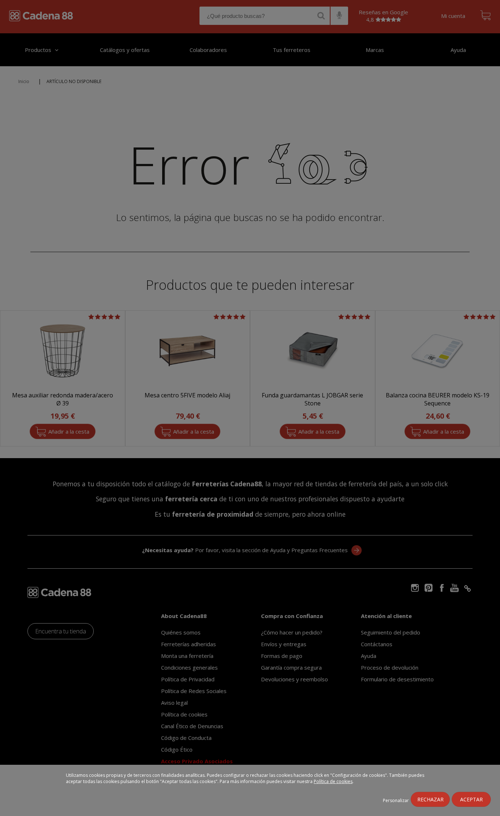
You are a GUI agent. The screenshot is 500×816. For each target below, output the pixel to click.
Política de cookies (333, 781)
